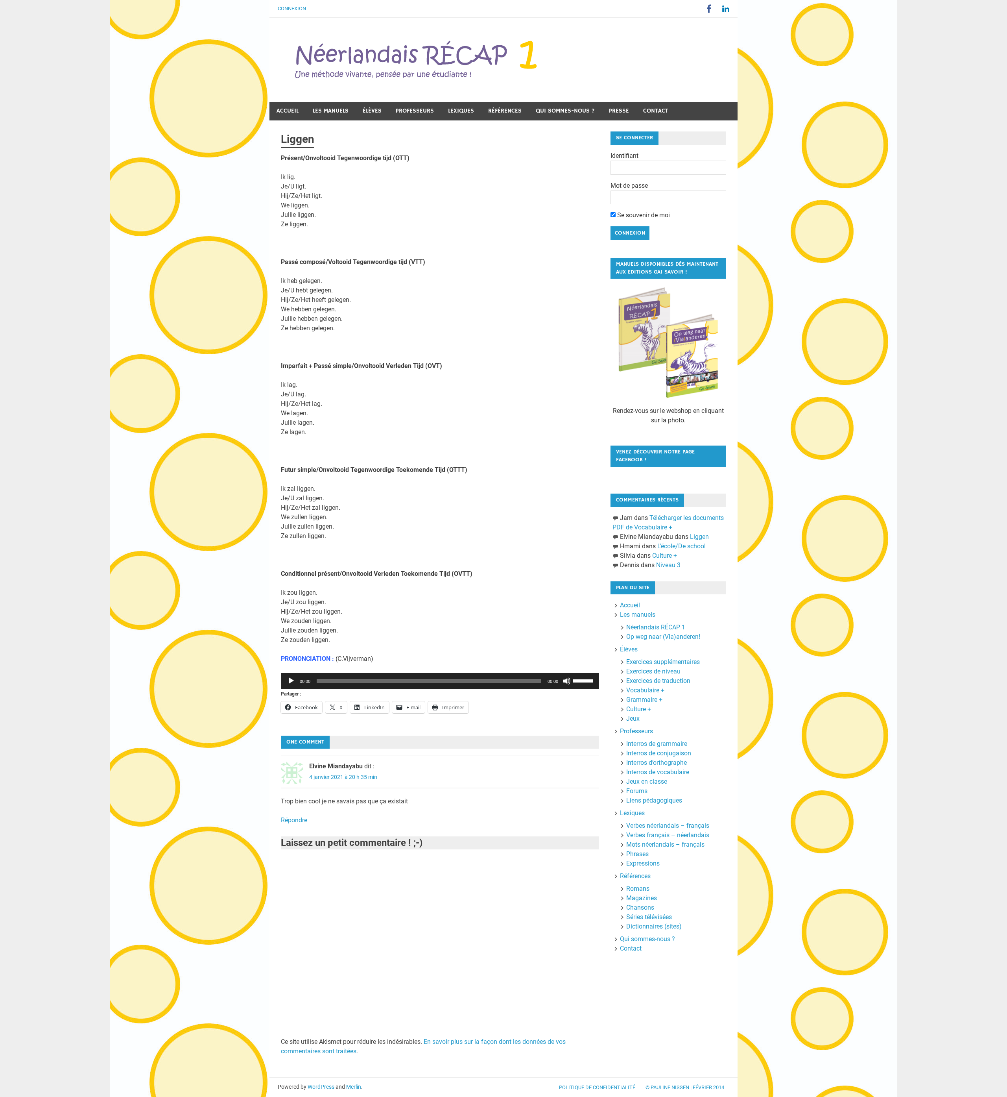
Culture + (664, 555)
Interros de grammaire (656, 743)
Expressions (643, 863)
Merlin (353, 1087)
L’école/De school (681, 546)
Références (505, 111)
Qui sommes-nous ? (565, 111)
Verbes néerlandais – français (667, 825)
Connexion (292, 8)
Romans (637, 888)
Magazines (641, 898)
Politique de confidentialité (597, 1087)
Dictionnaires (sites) (654, 926)
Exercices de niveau (653, 671)
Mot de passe (629, 185)
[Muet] (567, 681)
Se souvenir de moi (643, 215)
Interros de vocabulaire (657, 772)
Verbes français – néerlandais (667, 835)
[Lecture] (291, 681)
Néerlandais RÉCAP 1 (655, 627)
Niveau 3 (668, 565)
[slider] (584, 680)
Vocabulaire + (645, 690)
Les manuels (331, 111)
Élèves (372, 111)
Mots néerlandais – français (665, 844)
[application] (440, 681)
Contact (655, 111)
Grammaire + (644, 699)
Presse (619, 111)
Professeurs (415, 111)
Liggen (699, 536)
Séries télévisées (649, 917)
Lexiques (461, 111)
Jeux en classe (646, 781)
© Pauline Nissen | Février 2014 (685, 1087)
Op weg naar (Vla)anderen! (663, 636)
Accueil (288, 111)
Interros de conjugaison (658, 753)
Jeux (633, 718)
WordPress (321, 1087)
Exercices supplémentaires (663, 662)
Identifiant (624, 155)
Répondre (294, 820)
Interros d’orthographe (656, 762)
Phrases (637, 854)
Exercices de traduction (658, 680)
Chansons (640, 907)
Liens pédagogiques (654, 800)
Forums (636, 791)
